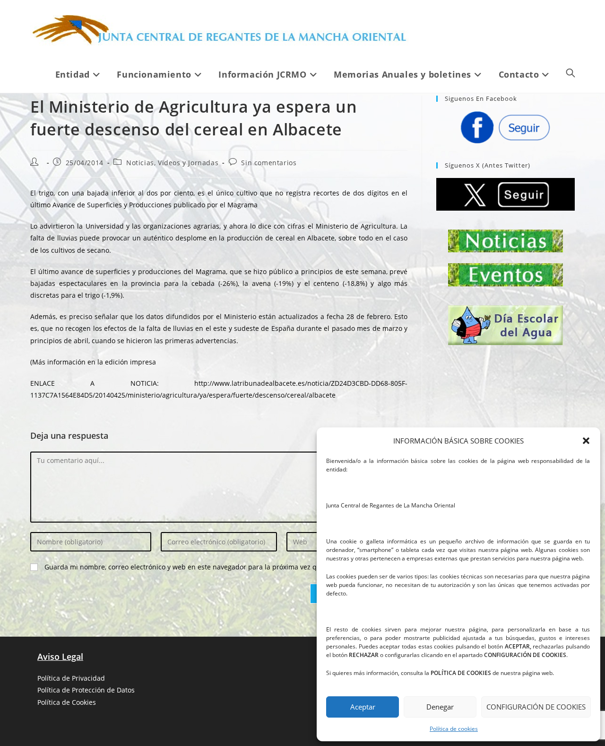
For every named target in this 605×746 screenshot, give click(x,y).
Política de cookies (454, 729)
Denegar (440, 706)
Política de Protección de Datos (86, 689)
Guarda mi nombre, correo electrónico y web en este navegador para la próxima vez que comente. (200, 566)
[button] (586, 440)
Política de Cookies (66, 702)
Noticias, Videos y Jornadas (172, 162)
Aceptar (362, 706)
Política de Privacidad (71, 678)
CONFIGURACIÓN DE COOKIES (536, 706)
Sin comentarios (268, 162)
